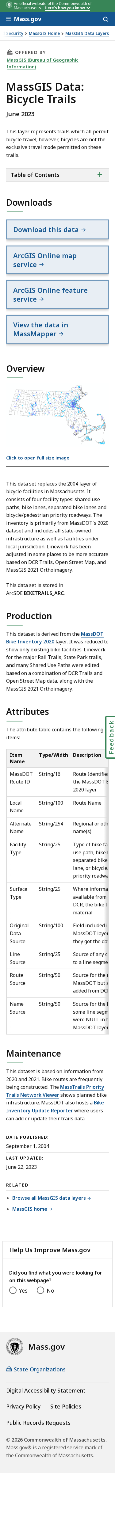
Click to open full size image (37, 458)
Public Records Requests (38, 1422)
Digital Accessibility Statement (46, 1390)
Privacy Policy (23, 1406)
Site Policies (65, 1406)
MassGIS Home (44, 33)
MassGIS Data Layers (87, 33)
